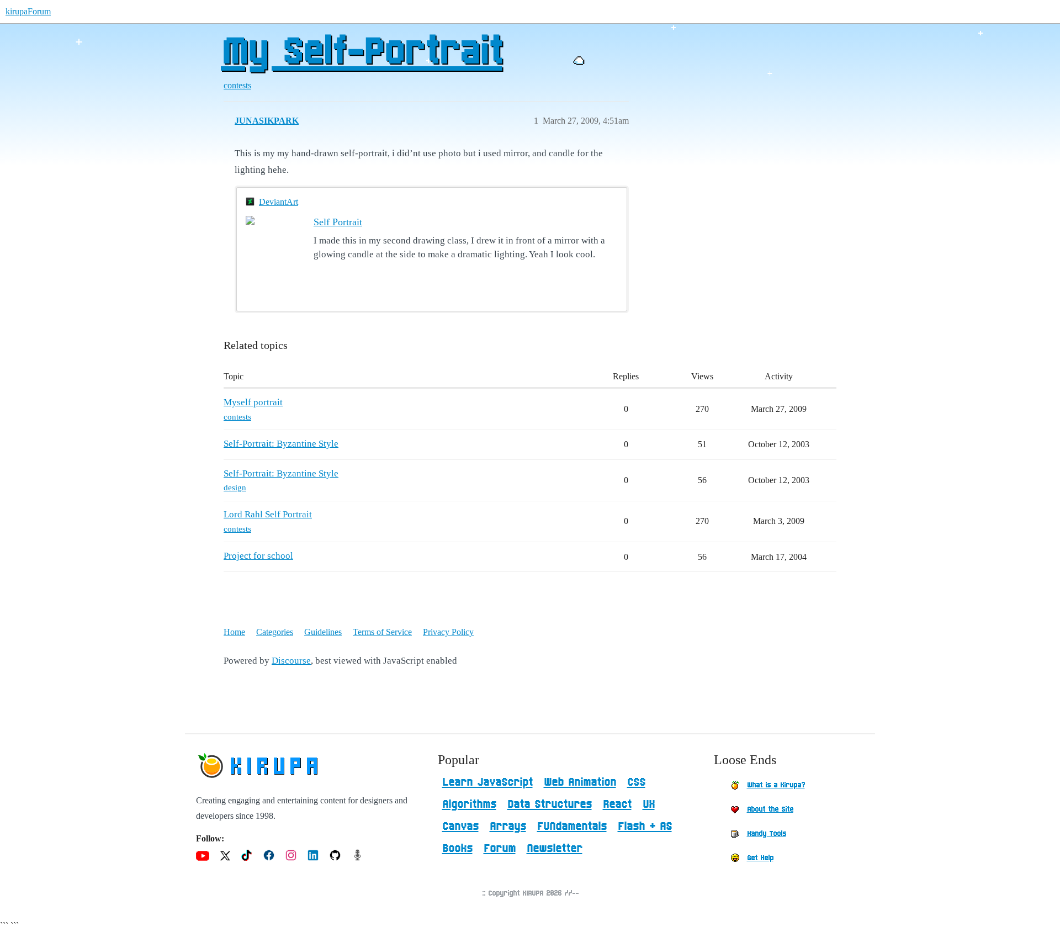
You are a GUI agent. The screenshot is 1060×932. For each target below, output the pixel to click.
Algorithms (469, 804)
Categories (274, 632)
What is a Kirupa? (776, 785)
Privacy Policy (448, 632)
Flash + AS (645, 826)
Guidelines (323, 632)
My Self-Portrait (361, 52)
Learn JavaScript (487, 782)
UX (649, 804)
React (617, 804)
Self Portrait (338, 221)
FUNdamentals (572, 826)
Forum (500, 848)
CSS (636, 782)
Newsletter (554, 848)
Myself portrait (253, 402)
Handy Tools (766, 833)
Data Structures (549, 804)
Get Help (760, 858)
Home (234, 632)
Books (457, 848)
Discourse (291, 660)
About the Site (770, 809)
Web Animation (580, 782)
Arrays (508, 826)
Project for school (258, 555)
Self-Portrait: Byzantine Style (281, 443)
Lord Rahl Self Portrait (268, 514)
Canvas (460, 826)
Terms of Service (382, 632)
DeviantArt (278, 201)
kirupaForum (28, 11)
